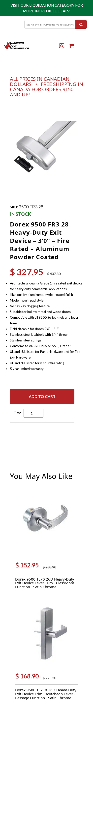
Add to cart (42, 396)
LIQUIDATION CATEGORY (51, 5)
